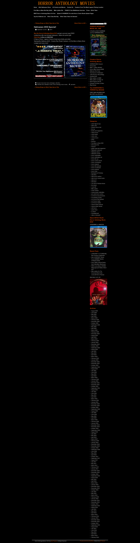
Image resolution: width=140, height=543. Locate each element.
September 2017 (95, 458)
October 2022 (94, 365)
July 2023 (93, 351)
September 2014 (95, 505)
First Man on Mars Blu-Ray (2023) (43, 10)
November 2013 (95, 521)
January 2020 (94, 423)
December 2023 (95, 344)
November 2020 (95, 405)
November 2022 (95, 363)
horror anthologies (51, 83)
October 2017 (94, 456)
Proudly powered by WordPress (87, 541)
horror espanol (95, 164)
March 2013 (94, 535)
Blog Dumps (93, 85)
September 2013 (95, 525)
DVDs (92, 139)
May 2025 (93, 326)
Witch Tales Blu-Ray (53, 16)
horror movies (64, 84)
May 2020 (93, 416)
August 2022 (94, 368)
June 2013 (94, 530)
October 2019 (94, 428)
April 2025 (93, 328)
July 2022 (93, 370)
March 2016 (94, 483)
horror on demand (96, 167)
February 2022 (95, 379)
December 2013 (95, 519)
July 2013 (93, 528)
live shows (94, 185)
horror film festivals (96, 166)
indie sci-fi (93, 180)
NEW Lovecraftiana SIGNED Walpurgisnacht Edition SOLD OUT (98, 267)
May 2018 (93, 453)
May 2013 (93, 532)
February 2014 (95, 516)
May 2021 (93, 395)
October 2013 (94, 523)
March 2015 (94, 495)
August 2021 (94, 389)
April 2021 (93, 397)
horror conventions (96, 162)
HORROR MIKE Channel (96, 64)
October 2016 (94, 474)
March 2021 (94, 398)
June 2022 (94, 372)
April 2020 (93, 418)
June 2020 (94, 414)
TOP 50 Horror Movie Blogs (97, 74)
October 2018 (94, 447)
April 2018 (93, 454)
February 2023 (95, 358)
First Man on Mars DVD (97, 143)
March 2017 (94, 465)
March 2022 (94, 377)
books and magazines (97, 130)
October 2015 (94, 490)
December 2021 (95, 382)
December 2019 (95, 425)
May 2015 (93, 493)
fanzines (93, 141)
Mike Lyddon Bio (58, 10)
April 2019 (93, 437)
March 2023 (94, 356)
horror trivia (94, 171)
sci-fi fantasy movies (96, 197)
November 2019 (95, 426)
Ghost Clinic (93, 65)
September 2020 (95, 409)
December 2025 (95, 321)
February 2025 (95, 332)
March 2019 (94, 439)
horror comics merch (96, 160)
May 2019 (93, 435)
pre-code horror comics (97, 194)
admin (50, 29)
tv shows (93, 211)
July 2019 (93, 433)
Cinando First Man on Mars (97, 83)
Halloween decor (95, 152)
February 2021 (95, 400)
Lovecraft (93, 187)
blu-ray (93, 129)
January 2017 (94, 468)
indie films (57, 83)
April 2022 (93, 375)
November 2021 (95, 384)
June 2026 (94, 312)
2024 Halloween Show (45, 7)
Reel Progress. (54, 541)
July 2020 (93, 412)
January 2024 (94, 342)
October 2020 (94, 407)
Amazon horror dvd (41, 83)
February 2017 (95, 467)
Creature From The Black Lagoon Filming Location (89, 7)
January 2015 (94, 498)
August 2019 (94, 432)
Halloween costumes (96, 150)
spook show (94, 209)
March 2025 (94, 330)
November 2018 (95, 446)
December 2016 (95, 470)
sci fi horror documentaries (98, 195)
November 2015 (95, 488)
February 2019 (95, 440)
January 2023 (94, 360)
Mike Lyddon (94, 188)
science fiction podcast (97, 204)
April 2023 (93, 354)
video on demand (95, 215)
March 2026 (94, 318)
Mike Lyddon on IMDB (95, 78)
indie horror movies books (98, 178)
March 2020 (94, 419)
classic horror (94, 132)
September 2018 (95, 449)
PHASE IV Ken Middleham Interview (75, 10)
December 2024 (95, 333)
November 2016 (95, 472)
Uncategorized (95, 213)
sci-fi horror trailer (95, 201)
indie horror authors (96, 176)
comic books (94, 134)
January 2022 (94, 381)
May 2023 (93, 353)
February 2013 (95, 537)
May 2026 (93, 314)
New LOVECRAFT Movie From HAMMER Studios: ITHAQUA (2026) (97, 259)
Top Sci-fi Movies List (40, 16)
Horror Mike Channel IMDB (97, 69)
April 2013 (93, 533)
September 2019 (95, 430)
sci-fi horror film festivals (97, 199)
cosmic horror (94, 137)
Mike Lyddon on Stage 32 (96, 79)
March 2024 (94, 339)
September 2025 (95, 325)
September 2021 (95, 388)
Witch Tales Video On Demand (68, 16)
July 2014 (93, 509)
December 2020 (95, 404)
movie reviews (95, 190)
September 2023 (95, 347)
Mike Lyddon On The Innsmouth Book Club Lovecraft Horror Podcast (97, 273)
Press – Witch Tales (91, 10)
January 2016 (94, 484)
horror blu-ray (94, 159)
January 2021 (94, 402)
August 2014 (94, 507)
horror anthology (57, 84)
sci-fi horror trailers (96, 202)
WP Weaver (102, 541)
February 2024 (95, 340)
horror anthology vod (96, 157)
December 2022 (95, 361)
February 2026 (95, 319)
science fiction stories (96, 206)
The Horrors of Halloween (96, 72)
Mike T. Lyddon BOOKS (96, 67)
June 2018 (94, 451)
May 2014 (93, 511)
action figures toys (96, 123)
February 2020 (95, 421)
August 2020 (94, 411)
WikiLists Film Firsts (95, 71)
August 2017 (94, 460)
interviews (93, 181)
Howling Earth (93, 76)
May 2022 (93, 374)
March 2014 (94, 514)
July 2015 (93, 491)
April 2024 (93, 337)
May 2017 (93, 463)
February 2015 (95, 497)
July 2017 (93, 461)
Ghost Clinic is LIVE (80, 23)
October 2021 (94, 386)
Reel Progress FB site (95, 81)
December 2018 (95, 444)
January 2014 (94, 518)
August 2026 (94, 311)
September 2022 (95, 367)
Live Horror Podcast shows (98, 183)
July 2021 (93, 391)
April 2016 (93, 481)
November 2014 (95, 502)
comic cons (94, 136)
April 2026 (93, 316)
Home (35, 7)
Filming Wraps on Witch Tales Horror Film (46, 23)
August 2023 (94, 349)
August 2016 (94, 477)
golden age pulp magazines (98, 148)
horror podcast (95, 169)
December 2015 (95, 486)
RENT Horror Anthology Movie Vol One (44, 13)
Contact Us (70, 7)
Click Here (37, 37)
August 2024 (94, 335)
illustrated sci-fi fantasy (97, 173)
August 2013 (94, 526)
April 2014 (93, 512)
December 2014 (95, 500)
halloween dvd (40, 84)
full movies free (95, 144)
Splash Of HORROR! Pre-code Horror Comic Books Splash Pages (75, 13)
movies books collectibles (97, 192)
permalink (73, 84)
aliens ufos (94, 125)
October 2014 (94, 504)
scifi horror (94, 208)
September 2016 (95, 475)
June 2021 (94, 393)
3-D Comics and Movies (58, 7)
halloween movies (48, 84)
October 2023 (94, 346)
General (93, 146)
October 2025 (94, 323)
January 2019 (94, 442)
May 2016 (93, 479)
